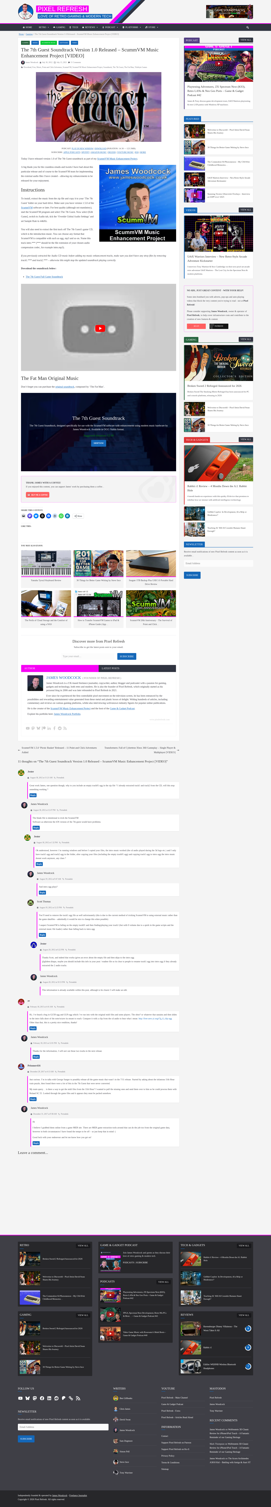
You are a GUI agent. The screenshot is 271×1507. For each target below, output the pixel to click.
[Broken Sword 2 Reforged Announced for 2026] (219, 363)
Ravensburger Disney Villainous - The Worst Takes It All (220, 1328)
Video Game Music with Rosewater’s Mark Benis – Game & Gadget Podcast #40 (144, 1333)
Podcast (110, 27)
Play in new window (82, 148)
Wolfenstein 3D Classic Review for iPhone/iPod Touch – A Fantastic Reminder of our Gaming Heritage (229, 1433)
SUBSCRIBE (192, 575)
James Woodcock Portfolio (67, 714)
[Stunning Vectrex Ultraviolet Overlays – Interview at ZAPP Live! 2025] (195, 195)
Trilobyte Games (141, 67)
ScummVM (67, 67)
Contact (164, 1436)
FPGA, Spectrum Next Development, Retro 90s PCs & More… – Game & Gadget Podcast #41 (144, 1314)
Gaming (60, 27)
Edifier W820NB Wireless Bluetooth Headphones (219, 1366)
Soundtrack (107, 67)
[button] (247, 27)
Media (35, 43)
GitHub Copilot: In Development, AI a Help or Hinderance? (227, 513)
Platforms (131, 27)
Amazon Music (98, 152)
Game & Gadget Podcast (122, 708)
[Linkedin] (49, 728)
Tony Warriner (216, 1411)
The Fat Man (129, 67)
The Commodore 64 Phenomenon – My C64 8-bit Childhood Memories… (228, 163)
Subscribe (127, 656)
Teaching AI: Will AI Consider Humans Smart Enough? (226, 529)
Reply (33, 795)
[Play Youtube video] (100, 328)
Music (39, 67)
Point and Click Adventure (52, 67)
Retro (42, 27)
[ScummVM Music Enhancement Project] (229, 6)
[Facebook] (54, 728)
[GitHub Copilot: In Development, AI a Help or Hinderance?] (195, 514)
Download (27, 67)
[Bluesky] (38, 728)
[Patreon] (44, 728)
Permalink (60, 778)
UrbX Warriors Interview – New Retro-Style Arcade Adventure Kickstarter (228, 179)
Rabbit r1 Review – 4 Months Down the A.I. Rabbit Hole (217, 488)
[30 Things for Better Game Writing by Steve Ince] (195, 147)
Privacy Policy (167, 1456)
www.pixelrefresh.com (160, 719)
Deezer (112, 152)
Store (151, 27)
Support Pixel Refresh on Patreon (176, 1442)
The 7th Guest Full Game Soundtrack (44, 276)
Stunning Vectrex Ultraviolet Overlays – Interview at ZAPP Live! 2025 (228, 195)
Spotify (86, 152)
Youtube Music (125, 152)
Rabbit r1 (207, 1347)
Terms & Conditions (170, 1462)
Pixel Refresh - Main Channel (174, 1398)
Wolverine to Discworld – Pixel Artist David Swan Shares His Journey (228, 131)
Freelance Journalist (78, 1495)
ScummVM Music (49, 43)
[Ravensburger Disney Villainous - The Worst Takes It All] (191, 1328)
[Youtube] (28, 728)
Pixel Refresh (62, 8)
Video (74, 43)
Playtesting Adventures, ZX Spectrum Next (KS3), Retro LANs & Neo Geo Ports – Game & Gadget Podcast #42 (216, 91)
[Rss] (65, 728)
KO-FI (196, 326)
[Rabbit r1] (191, 1347)
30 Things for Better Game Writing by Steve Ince (228, 147)
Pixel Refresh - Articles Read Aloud (177, 1417)
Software (64, 43)
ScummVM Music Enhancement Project (87, 67)
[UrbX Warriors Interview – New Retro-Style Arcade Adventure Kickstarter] (195, 179)
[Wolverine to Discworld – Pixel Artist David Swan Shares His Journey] (195, 131)
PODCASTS (128, 1262)
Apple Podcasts (71, 152)
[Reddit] (60, 728)
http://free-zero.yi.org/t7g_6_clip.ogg (155, 1018)
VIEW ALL (246, 40)
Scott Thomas (44, 901)
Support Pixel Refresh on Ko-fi (175, 1449)
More (143, 152)
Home (29, 27)
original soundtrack (64, 386)
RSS (137, 152)
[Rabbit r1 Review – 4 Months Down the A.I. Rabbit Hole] (219, 463)
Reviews (90, 27)
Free (34, 67)
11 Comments (76, 62)
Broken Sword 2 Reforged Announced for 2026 (214, 385)
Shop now (99, 443)
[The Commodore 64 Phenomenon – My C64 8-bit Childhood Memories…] (195, 163)
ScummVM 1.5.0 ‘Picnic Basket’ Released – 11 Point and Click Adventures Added (59, 750)
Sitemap (165, 1469)
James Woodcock (31, 62)
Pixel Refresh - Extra (170, 1411)
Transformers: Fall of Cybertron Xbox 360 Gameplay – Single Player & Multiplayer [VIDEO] (139, 750)
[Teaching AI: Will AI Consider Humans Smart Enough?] (195, 529)
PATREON (219, 326)
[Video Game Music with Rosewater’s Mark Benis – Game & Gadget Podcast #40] (110, 1334)
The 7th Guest (118, 67)
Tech (75, 27)
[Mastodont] (33, 728)
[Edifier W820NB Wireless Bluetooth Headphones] (191, 1366)
